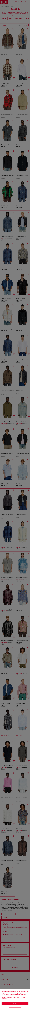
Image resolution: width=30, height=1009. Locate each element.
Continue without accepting (15, 1007)
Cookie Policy (5, 998)
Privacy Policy (20, 997)
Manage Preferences (6, 997)
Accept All (15, 1003)
